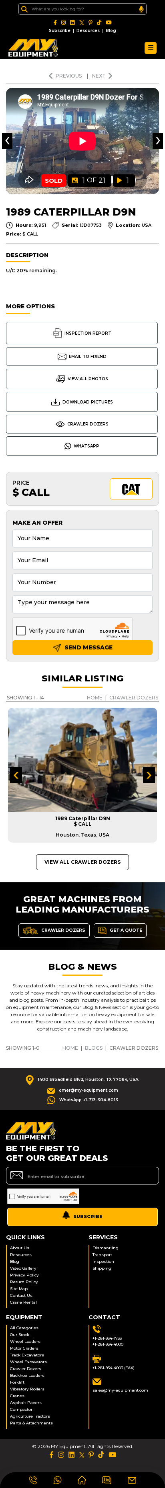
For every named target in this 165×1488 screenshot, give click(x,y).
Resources (88, 30)
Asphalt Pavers (26, 1402)
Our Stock (19, 1334)
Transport (102, 1254)
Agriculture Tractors (30, 1416)
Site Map (19, 1288)
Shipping (102, 1268)
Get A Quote (125, 930)
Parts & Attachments (31, 1423)
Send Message (88, 647)
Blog (111, 30)
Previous (69, 76)
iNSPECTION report (87, 333)
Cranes (17, 1395)
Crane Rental (23, 1302)
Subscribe (59, 30)
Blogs (94, 1048)
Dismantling (106, 1247)
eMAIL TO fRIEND (88, 356)
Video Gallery (23, 1268)
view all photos (88, 378)
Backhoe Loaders (27, 1375)
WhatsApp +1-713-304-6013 (88, 1100)
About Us (19, 1247)
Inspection (103, 1261)
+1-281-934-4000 (108, 1344)
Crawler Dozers (88, 424)
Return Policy (24, 1281)
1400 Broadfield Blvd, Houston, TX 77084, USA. (88, 1079)
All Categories (24, 1327)
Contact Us (21, 1295)
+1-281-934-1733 (107, 1338)
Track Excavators (27, 1355)
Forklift (17, 1382)
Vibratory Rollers (27, 1389)
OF (93, 180)
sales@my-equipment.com (120, 1390)
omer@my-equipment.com (88, 1090)
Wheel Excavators (28, 1361)
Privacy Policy (24, 1275)
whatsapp (86, 446)
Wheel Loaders (25, 1341)
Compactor (21, 1409)
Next (99, 76)
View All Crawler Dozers (82, 862)
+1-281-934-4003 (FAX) (114, 1367)
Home (95, 698)
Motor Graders (24, 1348)
